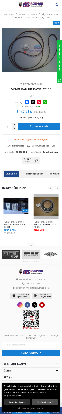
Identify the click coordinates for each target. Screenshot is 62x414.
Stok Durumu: (28, 107)
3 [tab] (27, 261)
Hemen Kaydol (29, 353)
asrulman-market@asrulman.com (32, 288)
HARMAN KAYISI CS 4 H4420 (14, 225)
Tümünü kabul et (45, 402)
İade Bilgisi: (35, 152)
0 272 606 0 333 (32, 284)
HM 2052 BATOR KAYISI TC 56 (45, 225)
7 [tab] (36, 261)
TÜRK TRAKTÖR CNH (13, 222)
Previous (50, 188)
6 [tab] (34, 261)
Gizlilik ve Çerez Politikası (32, 408)
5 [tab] (32, 261)
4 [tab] (30, 261)
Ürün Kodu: (9, 152)
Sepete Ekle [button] (41, 126)
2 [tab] (25, 261)
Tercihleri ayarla (17, 402)
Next (57, 188)
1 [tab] (23, 261)
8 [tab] (38, 261)
